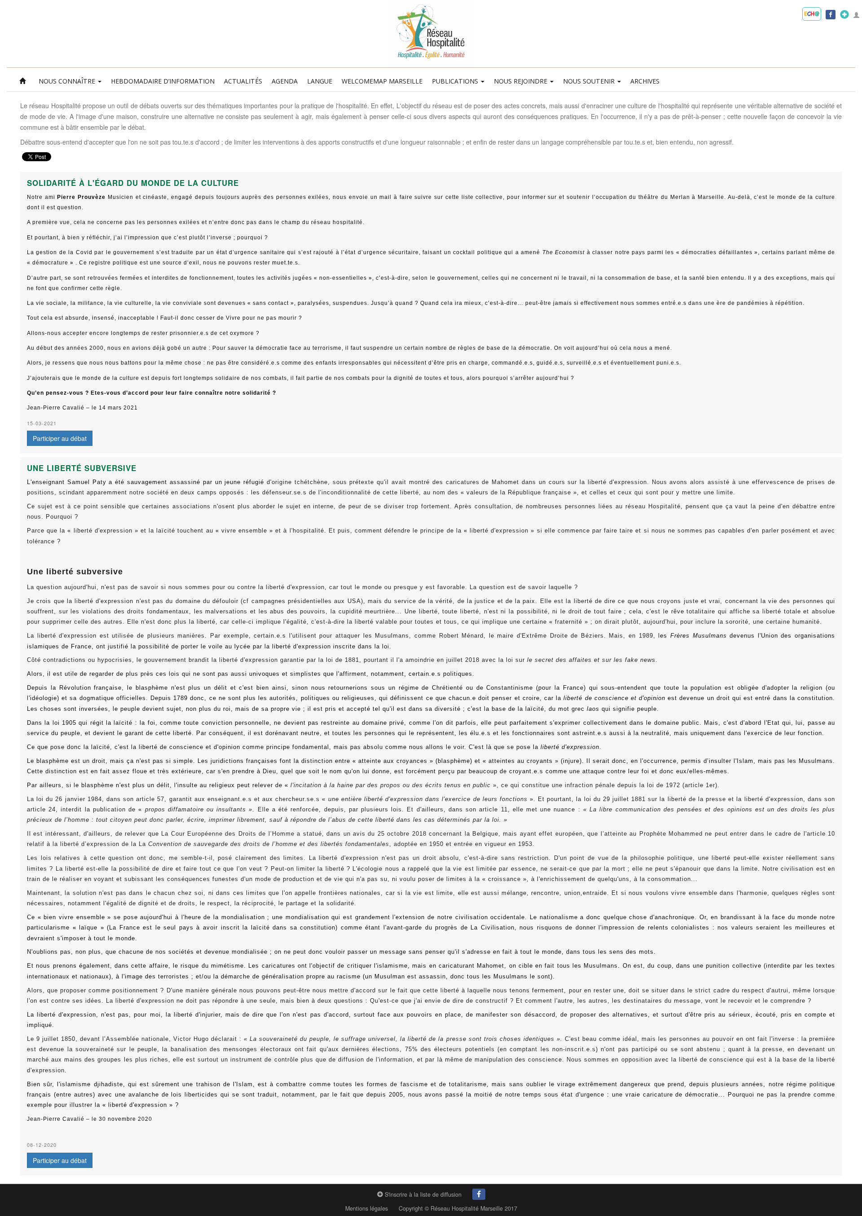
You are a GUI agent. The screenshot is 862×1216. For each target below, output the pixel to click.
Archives (645, 81)
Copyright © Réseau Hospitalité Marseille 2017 (458, 1208)
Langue (319, 81)
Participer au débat (60, 438)
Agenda (285, 81)
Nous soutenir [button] (589, 81)
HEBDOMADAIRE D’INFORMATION (163, 81)
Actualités (243, 81)
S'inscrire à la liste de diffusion (422, 1194)
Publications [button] (456, 81)
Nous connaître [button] (68, 81)
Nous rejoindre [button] (521, 81)
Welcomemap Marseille (382, 81)
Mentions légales (366, 1208)
